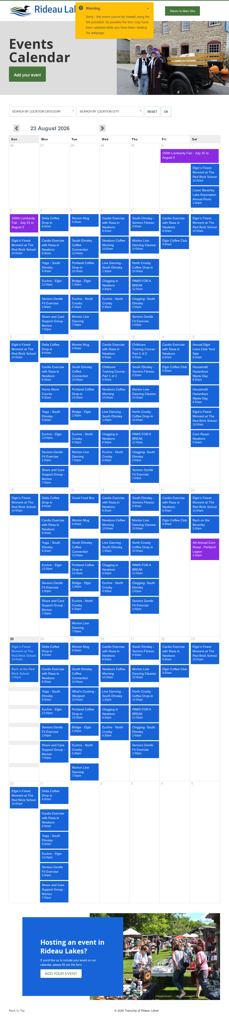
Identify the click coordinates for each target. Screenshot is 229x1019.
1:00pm (204, 196)
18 (72, 490)
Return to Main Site (182, 11)
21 (163, 490)
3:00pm (201, 524)
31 (42, 783)
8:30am (113, 224)
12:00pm (52, 282)
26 (102, 639)
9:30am (80, 220)
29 (193, 639)
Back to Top (17, 1010)
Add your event (27, 74)
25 (72, 639)
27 (132, 639)
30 (12, 783)
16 (12, 490)
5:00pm (202, 438)
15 (193, 337)
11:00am (141, 285)
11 (72, 337)
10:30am (83, 267)
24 (42, 639)
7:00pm (53, 323)
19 (102, 490)
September (86, 128)
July (25, 128)
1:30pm (112, 267)
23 (12, 639)
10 (42, 337)
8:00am (50, 222)
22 (193, 490)
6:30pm (110, 285)
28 (163, 639)
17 (42, 490)
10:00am (205, 174)
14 (163, 337)
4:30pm (204, 549)
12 (102, 337)
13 (132, 337)
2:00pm (52, 303)
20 (132, 490)
